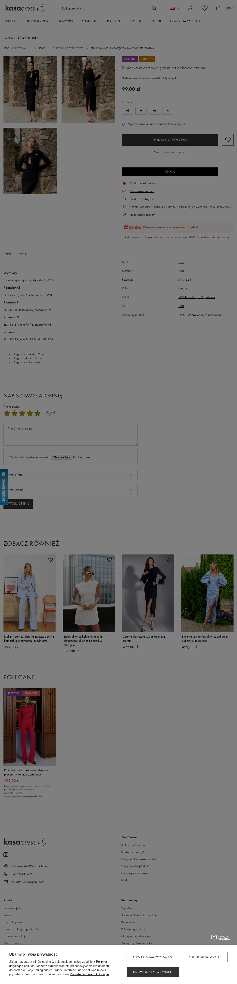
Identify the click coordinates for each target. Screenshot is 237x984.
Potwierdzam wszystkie (153, 972)
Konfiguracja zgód (206, 957)
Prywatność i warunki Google (89, 974)
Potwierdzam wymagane (152, 957)
